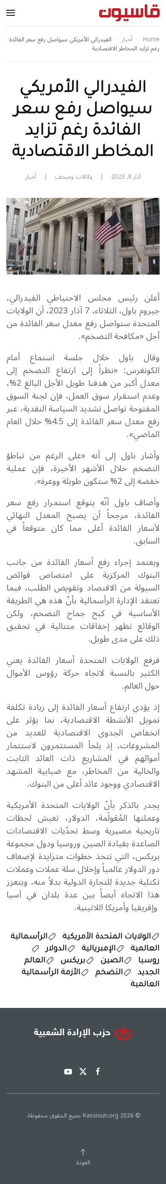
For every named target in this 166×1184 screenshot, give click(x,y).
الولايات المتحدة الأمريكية (107, 937)
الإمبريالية (99, 949)
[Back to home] (129, 13)
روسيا (149, 961)
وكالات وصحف (73, 177)
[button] (10, 13)
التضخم (109, 973)
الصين (111, 961)
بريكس (73, 961)
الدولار (56, 949)
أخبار (31, 177)
